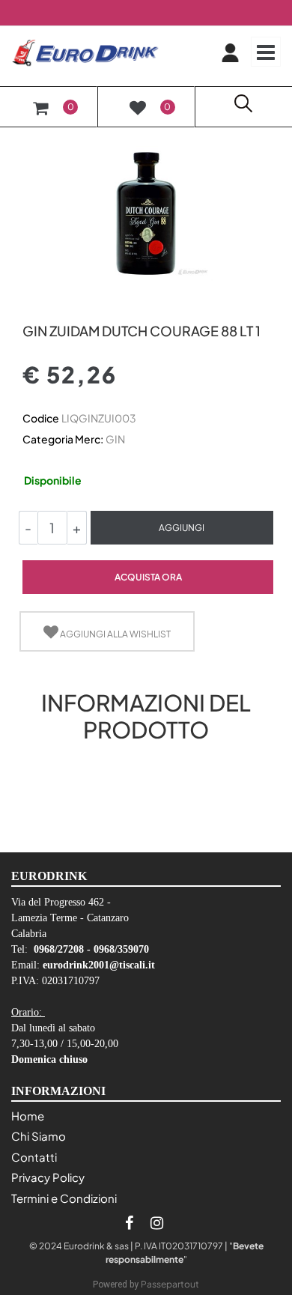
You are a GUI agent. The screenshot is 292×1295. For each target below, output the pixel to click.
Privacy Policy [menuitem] (48, 1177)
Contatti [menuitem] (34, 1157)
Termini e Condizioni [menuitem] (64, 1198)
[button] (146, 212)
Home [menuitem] (27, 1116)
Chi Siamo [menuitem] (38, 1136)
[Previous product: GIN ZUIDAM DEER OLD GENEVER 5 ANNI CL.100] (31, 305)
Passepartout (170, 1284)
